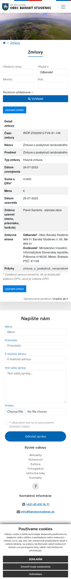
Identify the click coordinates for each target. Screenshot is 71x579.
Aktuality (35, 455)
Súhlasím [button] (35, 559)
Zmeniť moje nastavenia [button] (35, 566)
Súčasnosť (35, 459)
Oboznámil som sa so (31, 424)
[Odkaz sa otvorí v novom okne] (35, 486)
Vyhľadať (37, 98)
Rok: (41, 79)
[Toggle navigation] (63, 7)
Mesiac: (8, 79)
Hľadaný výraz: (12, 66)
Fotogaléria (36, 468)
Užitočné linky (35, 473)
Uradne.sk (59, 299)
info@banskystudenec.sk (37, 511)
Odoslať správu (35, 436)
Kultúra (35, 464)
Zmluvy (15, 43)
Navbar (9, 6)
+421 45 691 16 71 (37, 504)
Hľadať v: (43, 66)
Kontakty (35, 477)
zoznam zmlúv (14, 110)
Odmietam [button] (35, 574)
